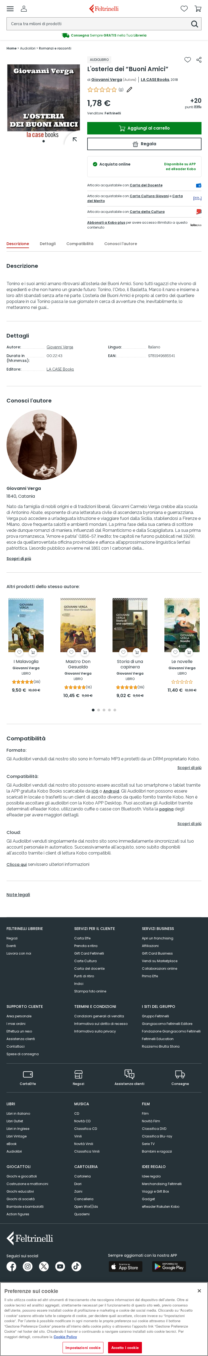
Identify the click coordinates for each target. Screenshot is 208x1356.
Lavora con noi (18, 953)
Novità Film (151, 1121)
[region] (104, 1319)
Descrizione (17, 243)
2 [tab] (99, 710)
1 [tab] (44, 141)
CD (76, 1113)
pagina (166, 809)
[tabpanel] (43, 100)
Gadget (148, 1199)
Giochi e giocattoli (21, 1176)
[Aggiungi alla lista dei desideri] (187, 59)
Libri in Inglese (17, 1128)
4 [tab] (109, 710)
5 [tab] (115, 710)
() (121, 89)
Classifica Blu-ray (157, 1136)
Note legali (18, 895)
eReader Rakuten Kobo (160, 1206)
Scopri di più (18, 558)
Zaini (78, 1191)
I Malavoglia (26, 662)
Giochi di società (20, 1199)
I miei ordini (15, 1023)
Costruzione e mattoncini (27, 1184)
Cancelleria (83, 1199)
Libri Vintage (16, 1136)
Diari (78, 1184)
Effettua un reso (19, 1031)
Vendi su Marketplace (159, 961)
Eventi (11, 945)
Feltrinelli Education (158, 1039)
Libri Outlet (14, 1121)
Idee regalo (151, 1176)
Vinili (78, 1136)
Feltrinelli (113, 113)
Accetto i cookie (125, 1347)
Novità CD (82, 1121)
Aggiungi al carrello (148, 128)
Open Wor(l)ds (86, 1206)
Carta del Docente (146, 185)
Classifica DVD (154, 1128)
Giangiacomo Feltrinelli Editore (167, 1023)
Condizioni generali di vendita (99, 1016)
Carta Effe (82, 938)
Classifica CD (85, 1128)
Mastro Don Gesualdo (78, 664)
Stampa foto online (90, 991)
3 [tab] (104, 710)
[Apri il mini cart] (198, 9)
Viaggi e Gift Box (155, 1191)
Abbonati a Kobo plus (106, 222)
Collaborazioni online (159, 968)
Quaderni (82, 1214)
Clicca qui (16, 864)
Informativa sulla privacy (95, 1031)
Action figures (17, 1214)
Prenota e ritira (86, 945)
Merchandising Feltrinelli (162, 1184)
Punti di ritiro (84, 976)
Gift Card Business (157, 953)
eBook (11, 1143)
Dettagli (48, 243)
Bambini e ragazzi (157, 1151)
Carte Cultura (85, 961)
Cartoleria (82, 1176)
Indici (78, 983)
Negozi (12, 938)
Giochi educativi (20, 1191)
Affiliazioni (150, 945)
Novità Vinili (83, 1143)
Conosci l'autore (120, 243)
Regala (148, 144)
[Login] (24, 8)
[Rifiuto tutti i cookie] (199, 1291)
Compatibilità (79, 243)
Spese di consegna (22, 1054)
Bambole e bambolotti (25, 1206)
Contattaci (15, 1046)
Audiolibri (14, 1151)
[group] (104, 35)
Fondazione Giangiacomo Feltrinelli (171, 1031)
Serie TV (148, 1143)
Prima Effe (150, 976)
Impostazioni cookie (83, 1347)
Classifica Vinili (87, 1151)
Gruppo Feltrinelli (155, 1016)
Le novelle (182, 662)
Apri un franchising (157, 938)
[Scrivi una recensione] (129, 89)
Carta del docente (89, 968)
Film (145, 1113)
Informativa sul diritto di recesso (101, 1023)
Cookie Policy (65, 1336)
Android (111, 791)
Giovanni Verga (106, 79)
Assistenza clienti (20, 1039)
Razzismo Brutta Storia (161, 1046)
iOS (95, 791)
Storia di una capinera (130, 664)
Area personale (18, 1016)
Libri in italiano (18, 1113)
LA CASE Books (155, 79)
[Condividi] (199, 60)
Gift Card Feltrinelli (89, 953)
